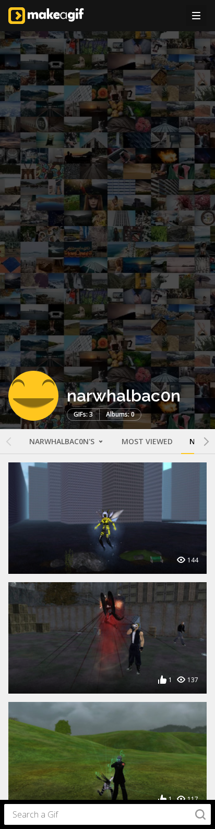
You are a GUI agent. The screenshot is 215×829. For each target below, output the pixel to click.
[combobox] (107, 814)
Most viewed (147, 441)
